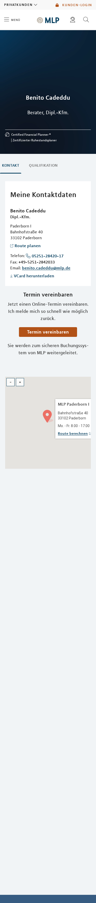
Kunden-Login (76, 5)
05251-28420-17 (47, 255)
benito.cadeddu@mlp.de (46, 267)
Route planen (28, 245)
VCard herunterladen (34, 275)
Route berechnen (73, 433)
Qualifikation (43, 165)
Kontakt (10, 165)
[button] (48, 416)
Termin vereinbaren (48, 332)
